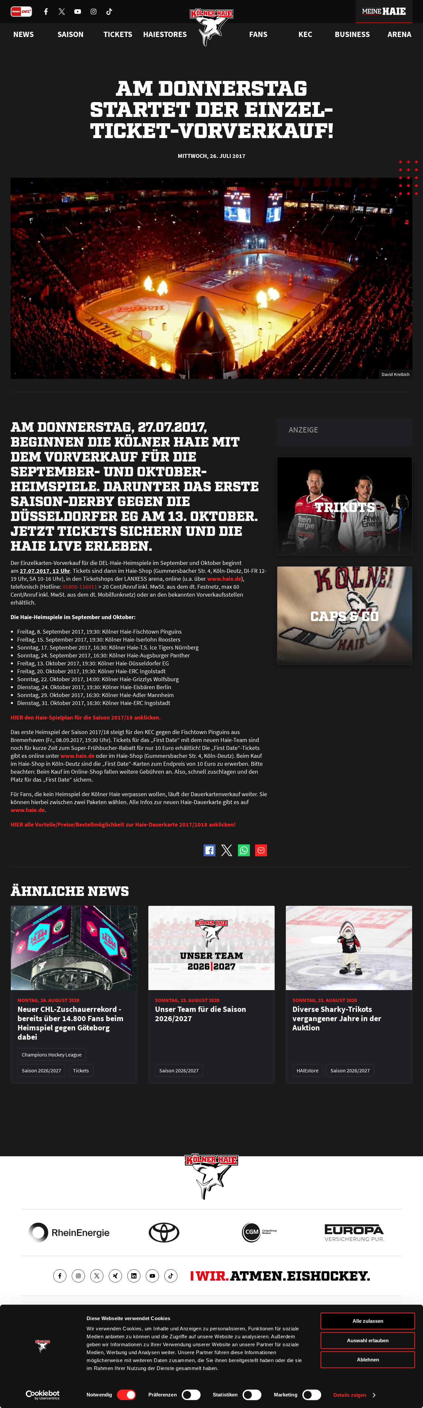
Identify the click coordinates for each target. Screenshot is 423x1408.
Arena (399, 34)
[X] (96, 1275)
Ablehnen (368, 1359)
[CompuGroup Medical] (259, 1232)
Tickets (117, 34)
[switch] (191, 1394)
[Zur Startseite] (212, 27)
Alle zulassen (368, 1321)
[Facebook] (59, 1275)
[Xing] (115, 1275)
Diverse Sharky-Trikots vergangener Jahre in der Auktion (336, 1018)
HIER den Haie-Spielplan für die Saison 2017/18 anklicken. (86, 717)
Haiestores (165, 34)
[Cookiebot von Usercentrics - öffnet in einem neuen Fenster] (43, 1395)
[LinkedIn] (133, 1275)
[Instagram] (78, 1275)
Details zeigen (349, 1395)
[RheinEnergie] (68, 1232)
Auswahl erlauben (368, 1340)
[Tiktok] (170, 1275)
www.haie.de (224, 578)
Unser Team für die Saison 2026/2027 (200, 1014)
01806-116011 (79, 586)
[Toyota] (164, 1232)
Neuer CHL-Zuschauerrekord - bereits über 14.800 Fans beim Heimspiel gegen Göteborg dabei (71, 1023)
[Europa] (354, 1232)
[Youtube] (152, 1275)
